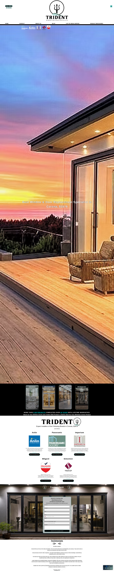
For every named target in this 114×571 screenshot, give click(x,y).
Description (45, 524)
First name (46, 504)
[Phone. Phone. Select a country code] (46, 516)
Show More (34, 452)
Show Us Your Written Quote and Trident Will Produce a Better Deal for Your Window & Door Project (57, 414)
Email (45, 511)
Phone (45, 514)
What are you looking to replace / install (50, 521)
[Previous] (54, 543)
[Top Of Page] (111, 6)
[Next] (59, 543)
